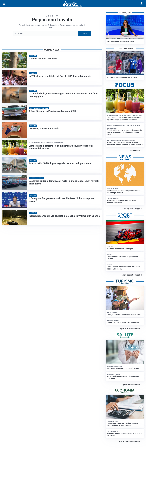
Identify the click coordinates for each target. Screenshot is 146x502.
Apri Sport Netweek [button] (131, 275)
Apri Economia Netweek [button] (129, 441)
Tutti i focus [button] (135, 150)
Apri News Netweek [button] (131, 209)
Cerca (84, 33)
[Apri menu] (4, 4)
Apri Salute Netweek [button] (131, 384)
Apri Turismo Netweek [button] (130, 328)
